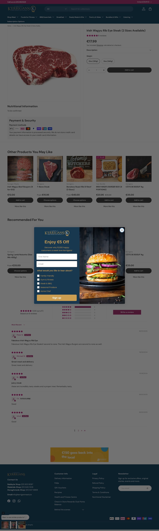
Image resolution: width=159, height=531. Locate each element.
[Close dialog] (122, 230)
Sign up (56, 297)
